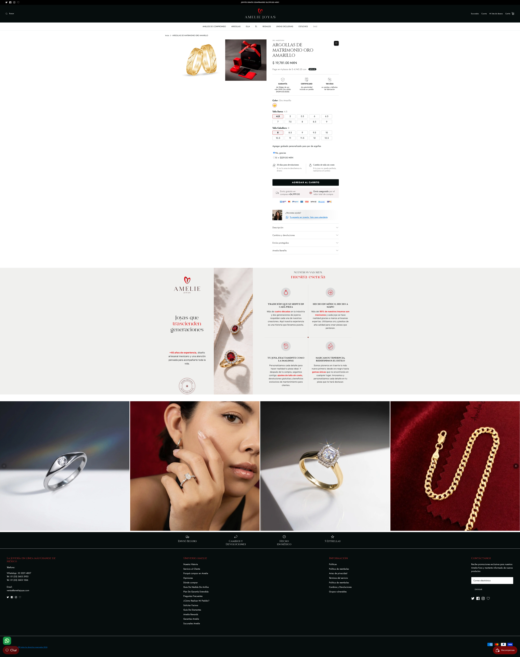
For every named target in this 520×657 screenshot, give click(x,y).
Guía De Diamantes (192, 609)
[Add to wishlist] (336, 43)
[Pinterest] (18, 2)
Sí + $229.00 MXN (284, 157)
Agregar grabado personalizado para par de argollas (296, 146)
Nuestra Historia (190, 564)
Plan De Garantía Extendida (196, 591)
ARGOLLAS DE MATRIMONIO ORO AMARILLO (190, 35)
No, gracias (280, 152)
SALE (315, 26)
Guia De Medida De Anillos (196, 587)
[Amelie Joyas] (260, 13)
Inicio (167, 35)
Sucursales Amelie (191, 623)
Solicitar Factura (190, 605)
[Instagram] (14, 2)
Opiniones (188, 578)
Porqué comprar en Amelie (195, 573)
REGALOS (267, 26)
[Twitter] (6, 2)
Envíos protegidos (280, 242)
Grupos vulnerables (338, 591)
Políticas (333, 564)
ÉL (256, 26)
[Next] (516, 466)
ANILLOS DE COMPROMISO (214, 26)
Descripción (277, 227)
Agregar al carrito (305, 182)
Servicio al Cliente (191, 568)
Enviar (478, 589)
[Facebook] (10, 2)
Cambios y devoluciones (283, 235)
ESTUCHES (303, 26)
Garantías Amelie (191, 618)
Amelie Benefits (279, 250)
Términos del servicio (338, 578)
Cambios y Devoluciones (340, 587)
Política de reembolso (339, 568)
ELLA (248, 26)
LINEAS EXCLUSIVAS (284, 26)
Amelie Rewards (190, 614)
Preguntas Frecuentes (192, 596)
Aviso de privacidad (338, 573)
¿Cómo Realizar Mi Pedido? (196, 600)
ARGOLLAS (235, 26)
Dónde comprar (190, 582)
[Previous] (4, 466)
